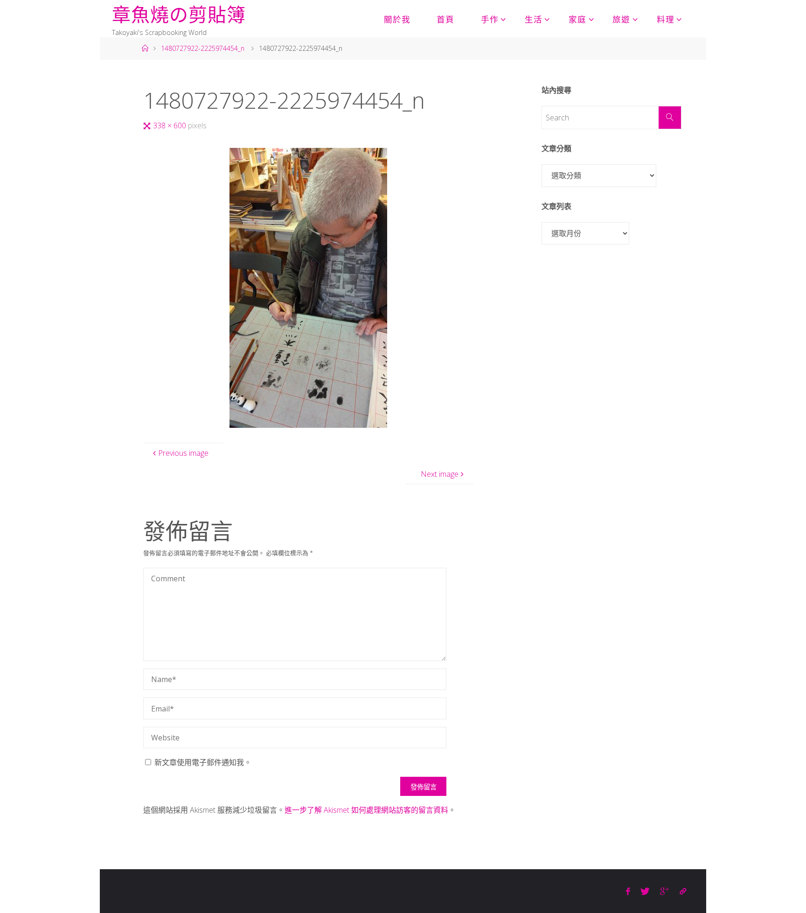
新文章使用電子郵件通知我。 (202, 762)
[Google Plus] (664, 891)
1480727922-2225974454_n (202, 48)
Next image (440, 474)
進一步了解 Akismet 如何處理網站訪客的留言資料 (366, 810)
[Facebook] (628, 891)
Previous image (183, 453)
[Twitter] (645, 891)
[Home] (144, 48)
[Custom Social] (682, 891)
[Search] (670, 117)
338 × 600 (170, 125)
